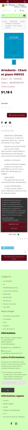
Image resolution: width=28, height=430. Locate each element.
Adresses (6, 326)
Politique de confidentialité (11, 410)
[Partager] (2, 123)
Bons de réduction (9, 329)
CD (4, 284)
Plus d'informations (8, 218)
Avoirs (5, 322)
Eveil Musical (7, 301)
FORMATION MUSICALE (10, 288)
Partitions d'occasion (9, 304)
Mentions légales (8, 404)
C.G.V (4, 413)
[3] (7, 126)
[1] (2, 126)
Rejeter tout (14, 224)
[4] (9, 126)
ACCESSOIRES (7, 281)
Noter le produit (8, 248)
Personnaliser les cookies (10, 220)
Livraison (6, 401)
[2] (4, 126)
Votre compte (7, 311)
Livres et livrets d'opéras (10, 291)
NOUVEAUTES (7, 297)
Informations (8, 333)
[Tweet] (6, 123)
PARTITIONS (7, 294)
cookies (5, 407)
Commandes (7, 319)
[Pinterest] (10, 123)
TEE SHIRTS (6, 307)
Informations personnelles (11, 316)
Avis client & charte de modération (14, 417)
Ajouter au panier (17, 115)
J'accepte (14, 228)
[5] (11, 126)
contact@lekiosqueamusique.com (11, 353)
